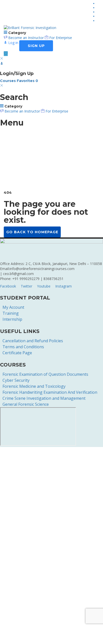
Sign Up (28, 619)
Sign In (40, 619)
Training (10, 313)
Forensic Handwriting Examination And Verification (49, 392)
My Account (13, 307)
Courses (8, 80)
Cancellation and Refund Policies (32, 341)
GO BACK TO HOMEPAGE (32, 232)
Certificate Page (17, 353)
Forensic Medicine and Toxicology (34, 386)
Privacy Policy (11, 557)
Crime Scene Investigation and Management (44, 398)
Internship (12, 319)
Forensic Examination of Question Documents (45, 374)
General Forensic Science (25, 404)
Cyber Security (16, 380)
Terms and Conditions (23, 347)
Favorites (27, 80)
